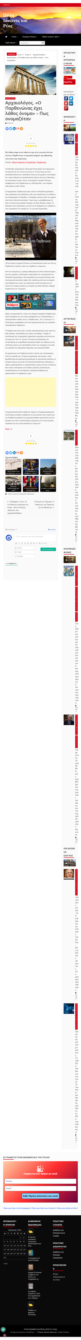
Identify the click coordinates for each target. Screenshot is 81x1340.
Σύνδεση (53, 529)
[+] (45, 543)
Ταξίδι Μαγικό (10, 43)
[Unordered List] (30, 543)
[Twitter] (10, 128)
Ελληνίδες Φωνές (76, 576)
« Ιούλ (5, 1263)
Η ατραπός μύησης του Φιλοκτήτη (77, 293)
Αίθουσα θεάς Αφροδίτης (68, 80)
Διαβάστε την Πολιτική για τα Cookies (59, 1233)
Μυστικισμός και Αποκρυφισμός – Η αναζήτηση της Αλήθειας (77, 397)
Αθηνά (14, 162)
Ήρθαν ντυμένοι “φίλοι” (50, 37)
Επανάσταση (31, 162)
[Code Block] (36, 543)
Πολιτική (76, 616)
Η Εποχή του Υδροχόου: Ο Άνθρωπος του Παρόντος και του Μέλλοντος (44, 504)
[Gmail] (17, 128)
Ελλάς (14, 37)
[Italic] (19, 543)
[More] (21, 128)
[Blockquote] (33, 543)
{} (42, 543)
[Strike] (25, 543)
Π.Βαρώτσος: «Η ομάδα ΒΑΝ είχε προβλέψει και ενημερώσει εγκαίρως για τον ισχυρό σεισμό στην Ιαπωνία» (77, 792)
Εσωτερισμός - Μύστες (76, 362)
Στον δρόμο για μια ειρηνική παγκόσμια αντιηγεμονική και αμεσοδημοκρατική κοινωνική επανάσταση (77, 663)
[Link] (39, 543)
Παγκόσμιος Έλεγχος (76, 599)
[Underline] (22, 543)
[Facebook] (7, 128)
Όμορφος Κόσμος (29, 37)
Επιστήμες (76, 742)
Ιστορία (76, 138)
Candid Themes (63, 1332)
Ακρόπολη (21, 162)
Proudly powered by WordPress (22, 1332)
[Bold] (16, 543)
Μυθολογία (76, 149)
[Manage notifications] (4, 1335)
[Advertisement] (30, 392)
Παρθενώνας (41, 162)
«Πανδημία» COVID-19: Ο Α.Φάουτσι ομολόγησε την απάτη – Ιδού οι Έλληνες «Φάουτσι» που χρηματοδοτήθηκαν (17, 507)
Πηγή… (7, 429)
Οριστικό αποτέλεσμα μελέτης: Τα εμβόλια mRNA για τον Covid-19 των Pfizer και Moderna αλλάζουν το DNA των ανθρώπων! (77, 1081)
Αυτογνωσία (76, 343)
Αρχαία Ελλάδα (10, 98)
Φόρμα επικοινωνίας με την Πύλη (59, 1277)
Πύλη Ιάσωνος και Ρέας (15, 20)
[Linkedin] (14, 128)
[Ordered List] (27, 543)
